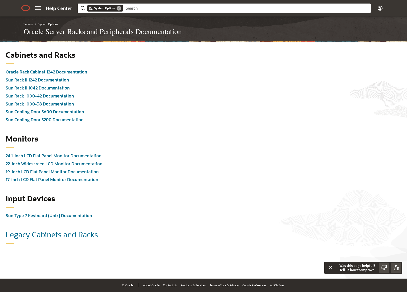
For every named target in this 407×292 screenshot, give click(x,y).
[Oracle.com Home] (26, 8)
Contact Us (170, 285)
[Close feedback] (330, 268)
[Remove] (119, 8)
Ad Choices (277, 285)
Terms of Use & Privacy (224, 285)
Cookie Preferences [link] (254, 285)
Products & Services (193, 285)
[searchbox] (247, 8)
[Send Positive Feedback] (396, 268)
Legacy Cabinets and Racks (52, 234)
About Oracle (151, 285)
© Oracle (127, 285)
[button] (38, 8)
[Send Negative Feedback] (384, 268)
